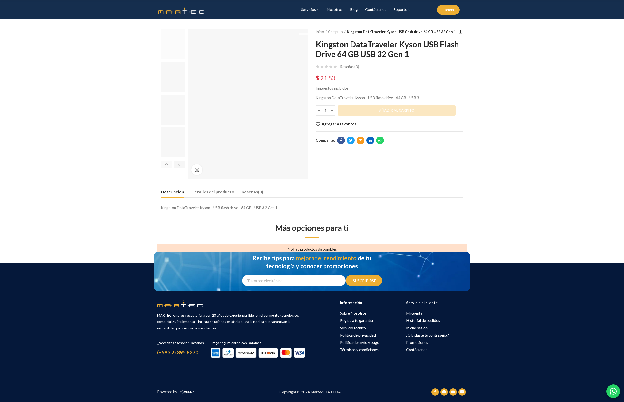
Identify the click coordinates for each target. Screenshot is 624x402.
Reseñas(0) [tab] (252, 191)
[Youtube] (453, 392)
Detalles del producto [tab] (212, 191)
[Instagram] (444, 392)
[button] (448, 10)
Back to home (460, 31)
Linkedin (370, 140)
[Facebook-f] (435, 392)
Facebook (341, 140)
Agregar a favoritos (339, 124)
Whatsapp (380, 140)
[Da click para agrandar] (196, 169)
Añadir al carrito (396, 110)
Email (360, 140)
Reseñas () (349, 67)
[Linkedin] (462, 392)
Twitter (351, 140)
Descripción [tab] (172, 191)
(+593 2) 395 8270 (177, 352)
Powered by (167, 391)
